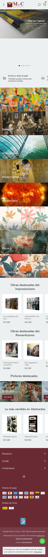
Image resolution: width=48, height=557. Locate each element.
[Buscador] (39, 5)
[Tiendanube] (24, 542)
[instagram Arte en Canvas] (24, 476)
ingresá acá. (40, 536)
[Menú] (4, 5)
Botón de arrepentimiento (24, 539)
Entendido (38, 552)
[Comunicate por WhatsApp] (42, 541)
